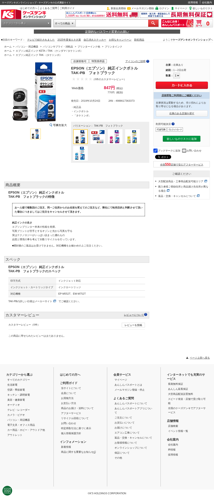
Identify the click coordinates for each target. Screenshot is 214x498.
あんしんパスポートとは (128, 384)
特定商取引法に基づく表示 (76, 428)
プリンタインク (113, 46)
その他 (118, 457)
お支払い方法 (68, 403)
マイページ (181, 8)
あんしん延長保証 (178, 389)
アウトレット (14, 435)
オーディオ (13, 404)
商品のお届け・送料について (77, 408)
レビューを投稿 (133, 325)
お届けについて (123, 427)
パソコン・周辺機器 (27, 46)
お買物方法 (67, 398)
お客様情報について (126, 442)
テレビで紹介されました (41, 39)
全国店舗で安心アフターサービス (181, 164)
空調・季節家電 (16, 389)
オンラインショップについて (131, 447)
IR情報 (172, 449)
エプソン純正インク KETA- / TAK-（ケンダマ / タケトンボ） (49, 50)
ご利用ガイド (67, 8)
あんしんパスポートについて (131, 403)
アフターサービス (71, 413)
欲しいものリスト (203, 8)
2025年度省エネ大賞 (69, 39)
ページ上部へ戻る (200, 357)
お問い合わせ (193, 150)
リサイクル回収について (75, 418)
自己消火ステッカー (95, 39)
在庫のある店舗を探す (181, 113)
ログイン (164, 8)
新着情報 (66, 446)
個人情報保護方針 (71, 433)
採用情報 (193, 2)
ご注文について (123, 417)
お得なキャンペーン (120, 39)
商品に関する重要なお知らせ (77, 452)
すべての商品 (62, 23)
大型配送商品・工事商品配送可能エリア (180, 181)
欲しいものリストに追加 (182, 138)
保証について (122, 452)
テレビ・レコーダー (18, 409)
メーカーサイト (43, 301)
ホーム (8, 46)
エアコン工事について (127, 432)
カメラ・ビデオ (16, 414)
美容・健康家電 (16, 399)
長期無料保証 (175, 383)
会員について (68, 393)
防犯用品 (139, 39)
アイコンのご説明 (135, 61)
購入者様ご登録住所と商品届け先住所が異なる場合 (183, 188)
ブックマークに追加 (169, 150)
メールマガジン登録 (142, 8)
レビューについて (134, 314)
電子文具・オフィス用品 (21, 425)
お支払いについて (125, 422)
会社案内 (207, 2)
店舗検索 (173, 426)
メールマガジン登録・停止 (130, 389)
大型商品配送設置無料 (180, 394)
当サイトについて (71, 388)
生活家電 (12, 384)
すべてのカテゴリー (18, 379)
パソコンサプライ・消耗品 (58, 46)
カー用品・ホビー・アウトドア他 (26, 430)
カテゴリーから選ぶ (14, 23)
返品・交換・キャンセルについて (177, 196)
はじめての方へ (28, 8)
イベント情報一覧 (178, 431)
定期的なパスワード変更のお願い (107, 31)
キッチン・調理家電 (18, 394)
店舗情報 (173, 420)
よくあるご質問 (48, 8)
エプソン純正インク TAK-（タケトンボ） (39, 55)
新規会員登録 (118, 8)
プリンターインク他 (89, 46)
